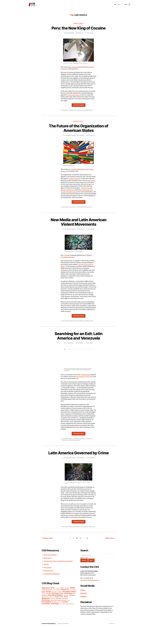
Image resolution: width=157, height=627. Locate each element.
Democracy (65, 590)
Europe (48, 592)
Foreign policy (89, 438)
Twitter (82, 590)
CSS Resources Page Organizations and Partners (58, 561)
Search (84, 560)
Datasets (46, 564)
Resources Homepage (50, 555)
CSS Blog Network (51, 623)
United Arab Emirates (70, 603)
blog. (77, 378)
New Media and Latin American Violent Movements (78, 222)
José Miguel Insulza (74, 178)
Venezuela (64, 440)
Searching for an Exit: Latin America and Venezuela (78, 335)
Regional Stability (78, 23)
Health (61, 593)
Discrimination (73, 589)
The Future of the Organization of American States (78, 128)
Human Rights (68, 593)
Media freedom (59, 596)
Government (76, 438)
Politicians (59, 602)
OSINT (68, 600)
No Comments (90, 33)
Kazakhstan (72, 595)
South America (72, 207)
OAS (90, 207)
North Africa (65, 598)
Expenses (43, 593)
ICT (74, 593)
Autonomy (57, 588)
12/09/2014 (81, 135)
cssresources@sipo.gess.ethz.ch (89, 580)
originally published (76, 67)
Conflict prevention (47, 589)
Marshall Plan (52, 596)
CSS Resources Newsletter (51, 573)
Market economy (45, 596)
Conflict (78, 110)
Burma (62, 588)
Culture (59, 589)
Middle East (46, 598)
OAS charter (91, 180)
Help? (91, 560)
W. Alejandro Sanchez (70, 135)
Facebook (83, 593)
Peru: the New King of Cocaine (78, 28)
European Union (69, 592)
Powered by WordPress (63, 623)
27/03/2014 (80, 343)
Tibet (60, 603)
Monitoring (53, 598)
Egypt (43, 592)
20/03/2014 (82, 457)
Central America (80, 207)
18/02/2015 (80, 33)
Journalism (65, 595)
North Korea (46, 600)
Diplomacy (86, 207)
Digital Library (48, 558)
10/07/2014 (81, 229)
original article (85, 375)
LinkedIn (83, 596)
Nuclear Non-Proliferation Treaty (58, 600)
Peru (75, 110)
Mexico (91, 110)
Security (91, 320)
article (65, 255)
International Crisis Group (84, 376)
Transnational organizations (74, 440)
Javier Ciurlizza (70, 343)
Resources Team (48, 570)
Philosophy (54, 602)
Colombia (71, 110)
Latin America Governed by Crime (78, 453)
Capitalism (66, 588)
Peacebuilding (46, 602)
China (72, 588)
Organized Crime (73, 320)
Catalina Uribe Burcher (70, 457)
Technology (55, 604)
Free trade (48, 593)
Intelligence (44, 595)
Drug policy (86, 110)
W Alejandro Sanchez (70, 229)
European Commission (57, 591)
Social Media (86, 320)
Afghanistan (46, 588)
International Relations (67, 438)
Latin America (65, 110)
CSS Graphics (48, 567)
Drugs (82, 110)
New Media (79, 320)
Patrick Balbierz (70, 33)
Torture (63, 603)
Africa (53, 588)
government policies (73, 95)
